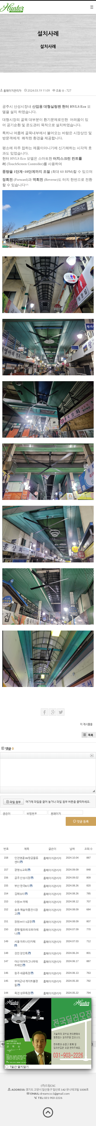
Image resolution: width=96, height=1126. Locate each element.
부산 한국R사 (21, 886)
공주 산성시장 (22, 878)
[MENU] (92, 7)
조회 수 (88, 849)
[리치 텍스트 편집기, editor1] (48, 773)
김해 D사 (19, 894)
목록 (90, 735)
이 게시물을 (86, 724)
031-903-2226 (53, 1098)
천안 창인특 (21, 953)
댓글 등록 (82, 821)
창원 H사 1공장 (23, 921)
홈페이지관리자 (12, 90)
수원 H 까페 (21, 902)
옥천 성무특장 (22, 993)
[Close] (91, 998)
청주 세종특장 (22, 973)
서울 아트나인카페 (24, 941)
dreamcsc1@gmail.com (55, 1093)
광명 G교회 (20, 870)
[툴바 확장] (91, 755)
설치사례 (48, 33)
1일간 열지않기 (19, 1067)
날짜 (72, 849)
